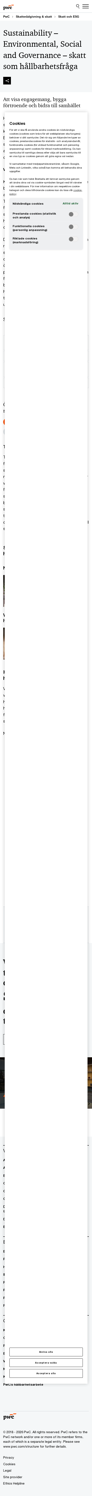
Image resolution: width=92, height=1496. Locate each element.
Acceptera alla (46, 1373)
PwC (6, 16)
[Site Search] (77, 6)
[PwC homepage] (8, 6)
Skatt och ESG (68, 16)
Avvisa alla (46, 1352)
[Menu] (85, 6)
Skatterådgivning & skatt (34, 16)
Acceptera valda (46, 1362)
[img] (7, 80)
